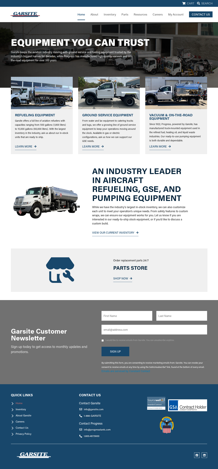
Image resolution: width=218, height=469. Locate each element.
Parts (124, 14)
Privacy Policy (23, 433)
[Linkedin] (204, 455)
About (94, 14)
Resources (140, 14)
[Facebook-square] (197, 455)
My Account (176, 14)
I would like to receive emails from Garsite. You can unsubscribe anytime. (139, 340)
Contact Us (22, 427)
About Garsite (23, 415)
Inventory (110, 14)
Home (81, 14)
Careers (158, 14)
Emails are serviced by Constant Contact (126, 371)
